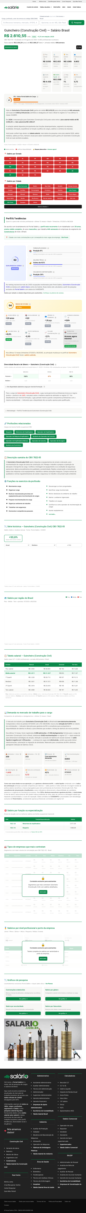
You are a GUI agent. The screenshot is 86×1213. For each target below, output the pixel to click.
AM (48, 158)
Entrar (34, 1)
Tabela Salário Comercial (69, 1147)
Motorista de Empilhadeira (24, 432)
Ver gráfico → (23, 999)
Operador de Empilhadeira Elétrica (17, 441)
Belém (35, 186)
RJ (10, 171)
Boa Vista (47, 186)
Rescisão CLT (64, 1083)
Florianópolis (35, 190)
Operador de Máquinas (41, 1144)
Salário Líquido (65, 1089)
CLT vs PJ (63, 1086)
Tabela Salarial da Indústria (43, 1154)
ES (22, 162)
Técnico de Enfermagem (41, 1181)
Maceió (22, 194)
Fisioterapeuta (38, 1175)
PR (47, 167)
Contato (6, 1205)
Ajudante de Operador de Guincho (44, 436)
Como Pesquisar (66, 1)
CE (72, 158)
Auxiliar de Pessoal (66, 1172)
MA (48, 162)
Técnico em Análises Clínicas (43, 1178)
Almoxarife (37, 1141)
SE (22, 175)
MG (10, 167)
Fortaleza (47, 190)
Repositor (63, 1129)
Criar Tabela (77, 7)
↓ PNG (69, 545)
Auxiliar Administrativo (41, 1086)
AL (22, 158)
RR (60, 171)
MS (72, 162)
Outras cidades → (43, 206)
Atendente (63, 1135)
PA (22, 167)
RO (47, 171)
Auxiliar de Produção (40, 1129)
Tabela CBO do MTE (36, 832)
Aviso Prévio (64, 1095)
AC (10, 158)
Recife (23, 198)
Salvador (60, 198)
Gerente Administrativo (41, 1098)
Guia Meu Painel (77, 1)
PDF (80, 47)
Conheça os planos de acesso (53, 293)
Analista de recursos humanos (70, 1175)
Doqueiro (9, 432)
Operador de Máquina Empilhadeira (17, 436)
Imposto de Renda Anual (68, 1092)
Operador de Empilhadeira (45, 432)
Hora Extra (63, 1098)
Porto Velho (10, 198)
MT (60, 162)
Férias (62, 1105)
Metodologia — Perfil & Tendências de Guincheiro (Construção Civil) (29, 410)
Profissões (56, 7)
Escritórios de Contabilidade (70, 1181)
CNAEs (69, 7)
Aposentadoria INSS (67, 1111)
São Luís (72, 198)
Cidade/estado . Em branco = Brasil (52, 17)
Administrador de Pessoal (69, 1162)
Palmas (60, 194)
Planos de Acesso (32, 7)
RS (35, 171)
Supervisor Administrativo (42, 1095)
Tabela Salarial (45, 7)
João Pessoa (72, 190)
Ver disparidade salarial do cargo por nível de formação (25, 387)
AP (35, 158)
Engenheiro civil (12, 1158)
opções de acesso (70, 346)
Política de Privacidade (55, 1201)
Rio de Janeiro (47, 198)
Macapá (10, 194)
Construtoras (11, 1161)
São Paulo (10, 202)
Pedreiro (9, 1151)
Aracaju (10, 186)
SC (72, 171)
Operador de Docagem (57, 441)
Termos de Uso (41, 1201)
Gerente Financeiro (40, 1101)
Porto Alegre (72, 194)
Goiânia (60, 190)
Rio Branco (35, 198)
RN (22, 171)
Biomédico (36, 1172)
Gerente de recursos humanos (70, 1178)
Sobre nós (68, 1201)
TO (35, 175)
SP (10, 175)
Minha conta (42, 1)
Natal (47, 194)
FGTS (61, 1108)
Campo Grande (72, 186)
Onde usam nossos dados (26, 1201)
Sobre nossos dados (10, 1201)
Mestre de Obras (12, 1154)
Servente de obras (12, 1148)
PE (60, 167)
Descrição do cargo (11, 47)
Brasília (60, 186)
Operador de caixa (66, 1126)
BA (60, 158)
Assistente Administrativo (42, 1083)
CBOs (63, 7)
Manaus (35, 194)
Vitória (35, 202)
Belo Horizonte (22, 186)
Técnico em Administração (42, 1089)
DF (10, 162)
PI (72, 167)
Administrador (38, 1092)
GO (35, 162)
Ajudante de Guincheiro (13, 445)
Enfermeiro (37, 1168)
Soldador (36, 1132)
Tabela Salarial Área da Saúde (43, 1187)
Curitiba (22, 190)
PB (35, 167)
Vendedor (63, 1132)
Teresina (22, 202)
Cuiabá (10, 190)
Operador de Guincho (39, 441)
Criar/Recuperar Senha (54, 1)
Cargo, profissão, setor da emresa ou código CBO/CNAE (20, 18)
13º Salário (63, 1101)
